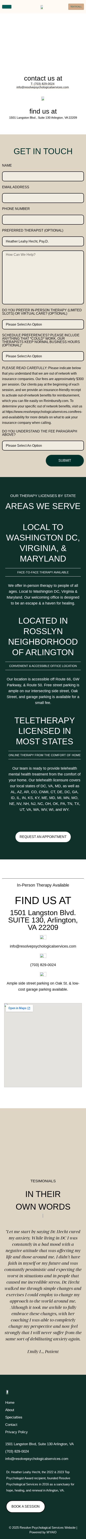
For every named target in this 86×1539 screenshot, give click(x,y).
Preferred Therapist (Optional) (32, 230)
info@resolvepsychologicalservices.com (43, 946)
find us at (43, 111)
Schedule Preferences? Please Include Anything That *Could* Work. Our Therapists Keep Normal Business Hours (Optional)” (41, 340)
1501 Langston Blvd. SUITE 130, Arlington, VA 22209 (43, 919)
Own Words (43, 1206)
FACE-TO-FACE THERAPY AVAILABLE (43, 572)
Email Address (15, 187)
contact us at (43, 78)
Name (7, 165)
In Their (43, 1194)
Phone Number (16, 209)
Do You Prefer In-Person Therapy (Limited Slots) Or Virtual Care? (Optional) (42, 312)
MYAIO (52, 1532)
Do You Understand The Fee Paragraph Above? (39, 433)
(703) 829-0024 (43, 965)
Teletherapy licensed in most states (44, 731)
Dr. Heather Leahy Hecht (23, 1472)
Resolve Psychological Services (42, 1527)
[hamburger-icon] (6, 7)
